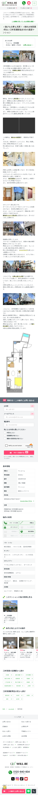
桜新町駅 (18, 678)
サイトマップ (31, 785)
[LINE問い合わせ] (28, 791)
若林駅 (28, 682)
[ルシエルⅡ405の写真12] (19, 193)
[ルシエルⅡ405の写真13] (29, 193)
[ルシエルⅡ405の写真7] (27, 125)
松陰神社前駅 (7, 686)
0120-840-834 (24, 3)
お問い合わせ (6, 721)
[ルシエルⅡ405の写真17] (11, 266)
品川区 (17, 699)
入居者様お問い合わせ (23, 744)
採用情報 (25, 747)
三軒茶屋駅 (28, 675)
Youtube (26, 779)
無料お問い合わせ (29, 3)
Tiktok (21, 779)
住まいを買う (6, 731)
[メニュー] (34, 3)
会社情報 (24, 736)
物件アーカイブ (7, 785)
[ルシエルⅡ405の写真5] (29, 87)
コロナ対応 (12, 755)
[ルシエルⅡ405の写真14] (8, 228)
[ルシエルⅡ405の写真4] (19, 87)
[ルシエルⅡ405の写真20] (27, 299)
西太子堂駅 (17, 682)
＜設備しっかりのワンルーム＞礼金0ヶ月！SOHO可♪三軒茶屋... (26, 655)
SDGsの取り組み (22, 755)
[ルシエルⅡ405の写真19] (11, 299)
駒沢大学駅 (7, 678)
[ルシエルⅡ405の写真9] (19, 159)
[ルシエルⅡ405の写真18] (27, 266)
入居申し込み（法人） (9, 744)
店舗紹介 (5, 726)
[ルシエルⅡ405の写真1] (11, 56)
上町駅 (29, 686)
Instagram (17, 779)
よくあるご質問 (16, 747)
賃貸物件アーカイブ (8, 752)
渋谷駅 (7, 675)
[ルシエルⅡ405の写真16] (29, 228)
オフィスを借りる (7, 742)
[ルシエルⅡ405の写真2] (27, 56)
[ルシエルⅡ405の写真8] (8, 159)
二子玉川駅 (7, 682)
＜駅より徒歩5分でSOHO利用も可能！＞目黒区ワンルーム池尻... (10, 656)
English (5, 755)
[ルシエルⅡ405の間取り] (19, 363)
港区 (7, 699)
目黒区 (28, 695)
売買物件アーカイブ (21, 752)
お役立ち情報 (6, 736)
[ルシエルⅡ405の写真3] (8, 87)
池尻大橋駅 (17, 675)
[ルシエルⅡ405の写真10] (29, 159)
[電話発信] (34, 791)
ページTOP (17, 717)
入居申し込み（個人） (20, 742)
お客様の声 (24, 726)
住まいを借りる (26, 721)
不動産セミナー (26, 731)
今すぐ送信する (20, 453)
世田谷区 (7, 695)
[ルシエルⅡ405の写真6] (11, 125)
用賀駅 (28, 678)
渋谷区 (17, 695)
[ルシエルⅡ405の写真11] (8, 193)
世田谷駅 (18, 686)
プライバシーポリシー (19, 785)
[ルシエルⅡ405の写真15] (19, 228)
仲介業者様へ (6, 747)
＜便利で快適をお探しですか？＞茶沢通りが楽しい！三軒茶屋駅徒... (10, 620)
